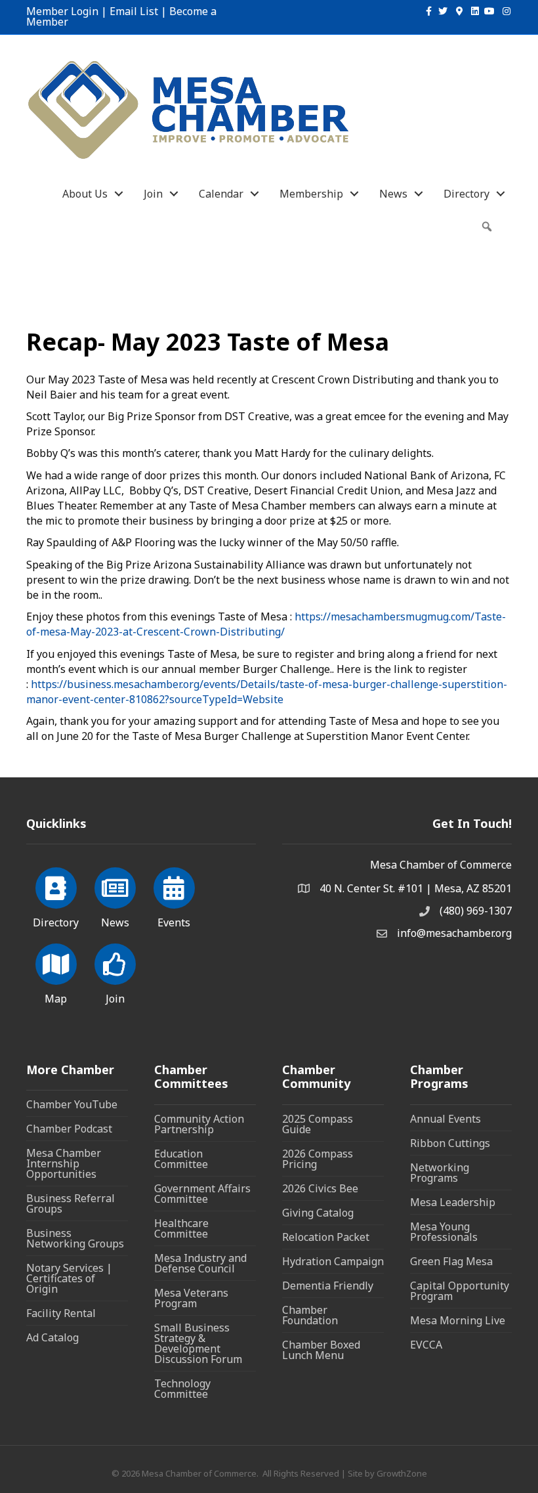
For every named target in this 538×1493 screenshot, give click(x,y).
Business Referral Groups (70, 1203)
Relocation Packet (325, 1237)
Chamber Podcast (69, 1128)
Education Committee (181, 1158)
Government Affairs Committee (202, 1193)
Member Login (62, 11)
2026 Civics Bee (320, 1188)
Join (153, 193)
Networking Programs (439, 1172)
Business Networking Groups (75, 1238)
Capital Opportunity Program (459, 1290)
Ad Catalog (52, 1337)
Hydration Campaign (333, 1261)
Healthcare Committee (181, 1228)
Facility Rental (61, 1313)
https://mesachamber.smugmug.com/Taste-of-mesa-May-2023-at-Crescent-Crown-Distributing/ (266, 624)
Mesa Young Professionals (444, 1231)
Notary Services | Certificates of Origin (69, 1278)
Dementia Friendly (327, 1285)
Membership (311, 193)
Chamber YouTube (71, 1104)
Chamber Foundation (310, 1315)
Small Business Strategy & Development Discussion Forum (198, 1343)
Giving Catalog (318, 1212)
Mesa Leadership (452, 1202)
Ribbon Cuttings (450, 1143)
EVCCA (426, 1344)
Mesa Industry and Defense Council (200, 1263)
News (393, 193)
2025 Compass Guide (317, 1124)
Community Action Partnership (199, 1124)
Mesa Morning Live (457, 1320)
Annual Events (445, 1119)
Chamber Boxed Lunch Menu (321, 1349)
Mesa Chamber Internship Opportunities (63, 1163)
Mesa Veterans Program (191, 1298)
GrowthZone (402, 1473)
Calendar (221, 193)
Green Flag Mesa (451, 1261)
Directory (466, 193)
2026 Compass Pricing (317, 1158)
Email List (134, 11)
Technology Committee (182, 1388)
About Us (85, 193)
